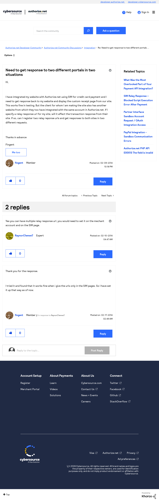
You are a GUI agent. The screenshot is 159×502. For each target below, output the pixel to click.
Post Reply (97, 350)
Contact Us (87, 389)
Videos (54, 389)
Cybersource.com (91, 382)
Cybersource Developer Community (12, 12)
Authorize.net (110, 452)
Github (114, 395)
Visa (91, 452)
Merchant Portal (29, 389)
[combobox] (63, 30)
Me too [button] (16, 152)
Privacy (131, 452)
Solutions (55, 395)
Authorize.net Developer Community (23, 47)
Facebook (115, 389)
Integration (89, 47)
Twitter (114, 382)
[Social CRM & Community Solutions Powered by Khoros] (149, 495)
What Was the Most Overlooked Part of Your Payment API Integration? (138, 84)
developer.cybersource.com (142, 1)
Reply (103, 181)
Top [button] (8, 494)
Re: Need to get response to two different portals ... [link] (123, 47)
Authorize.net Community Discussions (63, 47)
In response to (51, 315)
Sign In (145, 12)
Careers (86, 401)
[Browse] (152, 12)
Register (25, 382)
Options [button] (8, 55)
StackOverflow (118, 401)
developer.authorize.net (112, 1)
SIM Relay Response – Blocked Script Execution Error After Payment (138, 100)
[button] (11, 180)
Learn (53, 382)
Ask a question (111, 30)
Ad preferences (126, 458)
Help (128, 12)
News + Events (89, 395)
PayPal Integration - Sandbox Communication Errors (138, 136)
